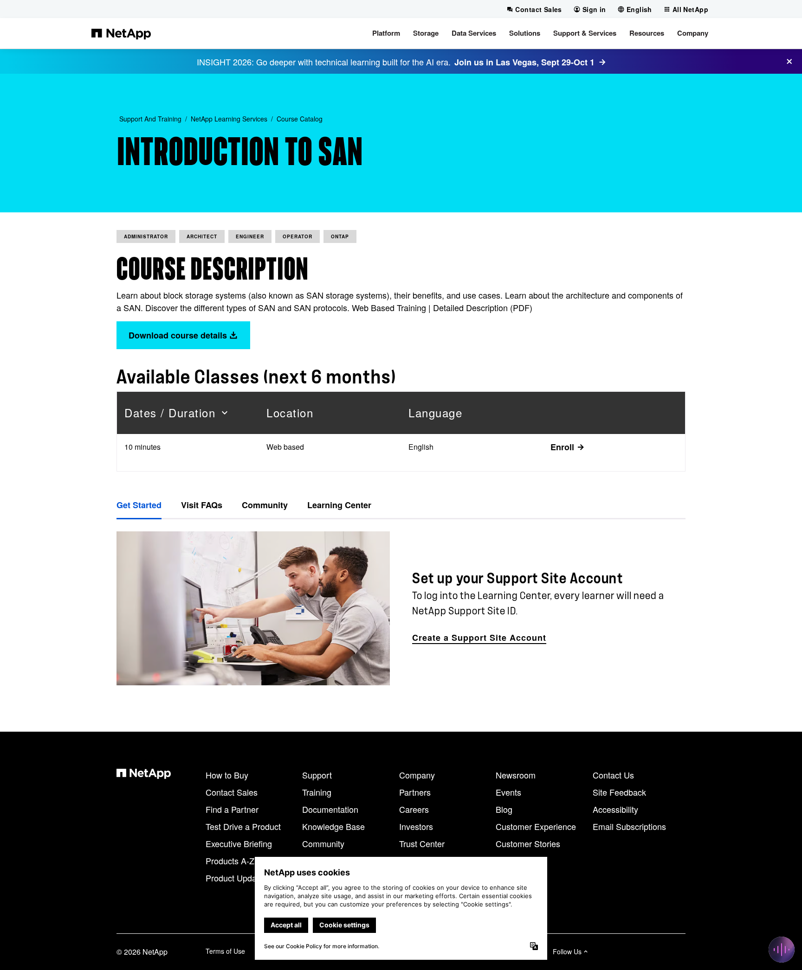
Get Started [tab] (139, 505)
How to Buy (227, 775)
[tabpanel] (401, 608)
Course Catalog (300, 118)
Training (316, 792)
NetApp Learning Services (229, 118)
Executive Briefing (239, 843)
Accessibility (615, 809)
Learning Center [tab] (339, 505)
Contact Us (613, 775)
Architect (202, 236)
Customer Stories (528, 843)
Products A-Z (230, 861)
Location (289, 412)
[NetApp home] (121, 33)
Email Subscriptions (629, 826)
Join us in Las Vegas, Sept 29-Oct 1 (524, 62)
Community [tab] (265, 505)
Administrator (146, 236)
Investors (416, 826)
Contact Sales (232, 792)
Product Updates (237, 878)
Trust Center (422, 843)
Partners (415, 792)
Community (323, 843)
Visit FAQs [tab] (201, 505)
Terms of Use (225, 951)
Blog (504, 809)
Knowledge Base (333, 826)
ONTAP (340, 236)
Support (317, 775)
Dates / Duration (169, 412)
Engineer (250, 236)
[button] (386, 33)
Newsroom (516, 775)
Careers (414, 809)
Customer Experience (536, 826)
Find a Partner (232, 809)
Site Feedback (619, 792)
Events (508, 792)
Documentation (330, 809)
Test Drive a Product (243, 826)
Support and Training (150, 118)
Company (417, 775)
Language (435, 412)
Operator (297, 236)
